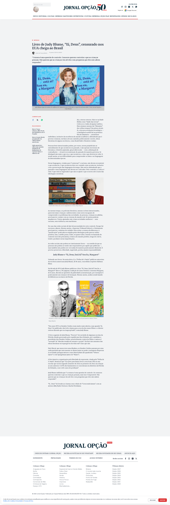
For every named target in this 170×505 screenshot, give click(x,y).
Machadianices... (64, 486)
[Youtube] (129, 7)
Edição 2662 (116, 480)
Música (88, 469)
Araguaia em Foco (39, 469)
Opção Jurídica (91, 473)
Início (35, 16)
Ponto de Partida (91, 477)
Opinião (124, 16)
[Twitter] (133, 7)
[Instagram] (125, 7)
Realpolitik (89, 482)
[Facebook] (122, 7)
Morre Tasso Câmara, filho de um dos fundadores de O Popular (38, 131)
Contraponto (37, 480)
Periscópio (89, 475)
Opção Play (104, 16)
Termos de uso (75, 458)
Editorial (43, 16)
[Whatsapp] (136, 7)
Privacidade (56, 458)
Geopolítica (63, 473)
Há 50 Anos (132, 16)
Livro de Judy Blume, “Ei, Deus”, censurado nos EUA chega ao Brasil (68, 46)
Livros (61, 484)
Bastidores (68, 16)
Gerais (61, 475)
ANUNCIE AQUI (130, 453)
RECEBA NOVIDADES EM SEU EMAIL (108, 453)
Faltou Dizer (63, 471)
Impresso (59, 16)
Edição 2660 (116, 484)
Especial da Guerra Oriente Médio (70, 469)
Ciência (35, 473)
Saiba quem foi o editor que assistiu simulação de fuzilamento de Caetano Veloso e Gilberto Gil (37, 149)
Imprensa (96, 16)
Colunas (50, 16)
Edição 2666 (116, 471)
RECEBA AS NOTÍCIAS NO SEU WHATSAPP (78, 453)
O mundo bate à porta (93, 471)
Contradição (37, 477)
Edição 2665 (116, 473)
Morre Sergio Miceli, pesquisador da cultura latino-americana (38, 140)
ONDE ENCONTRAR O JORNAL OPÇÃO (48, 453)
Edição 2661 (116, 482)
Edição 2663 (116, 477)
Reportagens (115, 16)
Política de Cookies (9, 501)
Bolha (35, 471)
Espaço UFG (37, 486)
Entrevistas (78, 16)
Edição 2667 (116, 469)
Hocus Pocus (64, 480)
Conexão (36, 475)
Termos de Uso (28, 501)
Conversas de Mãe (39, 482)
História (62, 477)
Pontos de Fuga (91, 480)
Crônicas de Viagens (40, 484)
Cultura (87, 16)
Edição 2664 (116, 475)
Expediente (37, 458)
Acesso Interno (96, 458)
